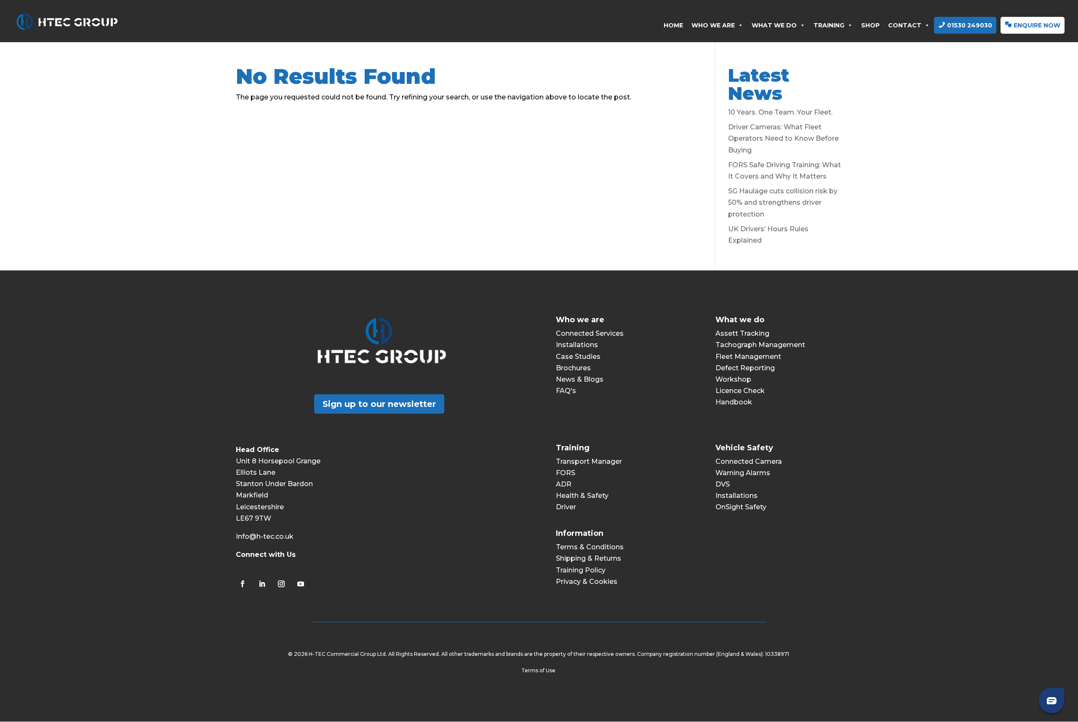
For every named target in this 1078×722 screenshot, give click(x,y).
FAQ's (566, 391)
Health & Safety (582, 496)
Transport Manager (589, 461)
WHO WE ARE (713, 25)
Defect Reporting (745, 368)
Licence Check (740, 391)
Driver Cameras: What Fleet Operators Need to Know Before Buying (783, 138)
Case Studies (578, 357)
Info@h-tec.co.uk (265, 536)
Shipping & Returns (588, 558)
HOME (673, 25)
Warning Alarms (742, 473)
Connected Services (590, 333)
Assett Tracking (742, 333)
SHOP (870, 25)
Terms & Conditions (590, 547)
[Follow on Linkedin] (262, 584)
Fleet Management (748, 357)
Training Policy (581, 570)
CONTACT (904, 25)
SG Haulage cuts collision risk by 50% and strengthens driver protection (783, 202)
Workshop (733, 379)
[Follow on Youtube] (300, 584)
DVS (722, 484)
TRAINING (829, 25)
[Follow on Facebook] (242, 584)
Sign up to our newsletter (379, 404)
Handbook (733, 402)
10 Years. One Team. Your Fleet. (780, 112)
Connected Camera (748, 461)
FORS (565, 473)
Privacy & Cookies (586, 582)
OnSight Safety (740, 507)
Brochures (573, 368)
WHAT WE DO (774, 25)
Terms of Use (539, 670)
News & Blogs (579, 379)
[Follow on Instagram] (281, 584)
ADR (563, 484)
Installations (577, 345)
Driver (566, 507)
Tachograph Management (760, 345)
